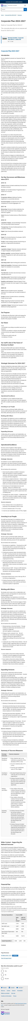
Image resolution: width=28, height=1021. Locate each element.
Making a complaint (5, 993)
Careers (8, 990)
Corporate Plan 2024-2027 (10, 15)
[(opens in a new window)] (2, 1001)
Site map (13, 993)
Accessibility (20, 990)
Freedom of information (6, 995)
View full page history (6, 958)
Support (13, 990)
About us (3, 990)
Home (2, 15)
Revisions (20, 15)
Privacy (14, 995)
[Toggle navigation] (25, 5)
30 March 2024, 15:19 (6, 955)
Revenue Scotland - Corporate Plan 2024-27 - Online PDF (16, 38)
